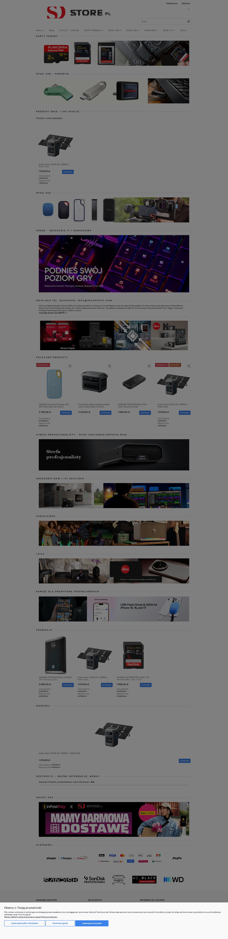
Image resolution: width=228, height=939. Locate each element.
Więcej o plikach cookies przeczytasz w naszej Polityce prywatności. (30, 917)
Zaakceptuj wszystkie (92, 923)
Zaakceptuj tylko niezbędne (24, 923)
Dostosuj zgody (60, 923)
